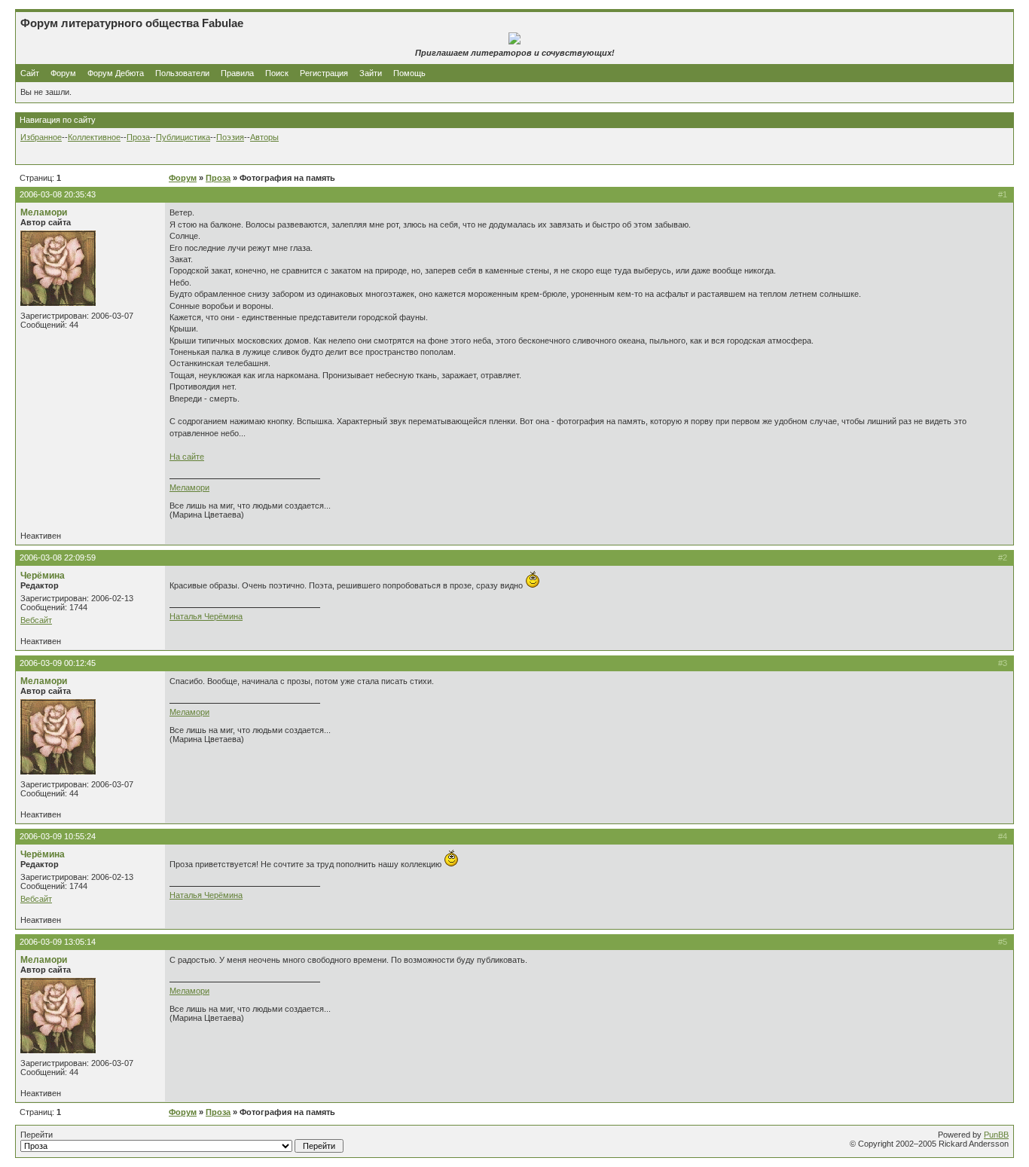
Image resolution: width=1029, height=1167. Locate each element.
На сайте (186, 456)
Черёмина (42, 575)
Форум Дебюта (116, 73)
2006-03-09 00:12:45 (58, 663)
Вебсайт (36, 620)
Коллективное (94, 137)
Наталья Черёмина (206, 616)
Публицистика (183, 137)
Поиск (277, 73)
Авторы (264, 137)
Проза (138, 137)
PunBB (996, 1134)
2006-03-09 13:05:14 (58, 941)
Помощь (409, 73)
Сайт (30, 73)
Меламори (43, 212)
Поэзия (230, 137)
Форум (63, 73)
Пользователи (182, 73)
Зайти (370, 73)
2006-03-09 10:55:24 (58, 836)
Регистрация (324, 73)
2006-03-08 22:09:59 (58, 557)
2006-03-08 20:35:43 (58, 194)
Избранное (41, 137)
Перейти (36, 1134)
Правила (237, 73)
